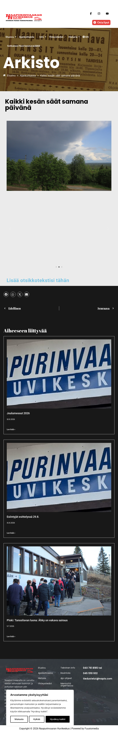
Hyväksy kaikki (57, 719)
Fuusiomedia (92, 728)
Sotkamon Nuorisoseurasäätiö (23, 45)
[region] (40, 708)
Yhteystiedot (56, 36)
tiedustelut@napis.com (97, 678)
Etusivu (10, 36)
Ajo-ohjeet (66, 678)
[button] (10, 229)
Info (41, 36)
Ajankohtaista (26, 36)
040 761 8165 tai (92, 667)
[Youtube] (107, 13)
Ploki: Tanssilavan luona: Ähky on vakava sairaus (37, 620)
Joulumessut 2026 (18, 413)
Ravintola (65, 673)
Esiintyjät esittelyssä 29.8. (23, 516)
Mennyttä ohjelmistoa (67, 684)
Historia (73, 36)
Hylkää (36, 719)
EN (87, 36)
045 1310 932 (90, 673)
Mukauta (19, 719)
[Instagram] (99, 13)
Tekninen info (68, 667)
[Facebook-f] (91, 13)
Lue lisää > (11, 429)
